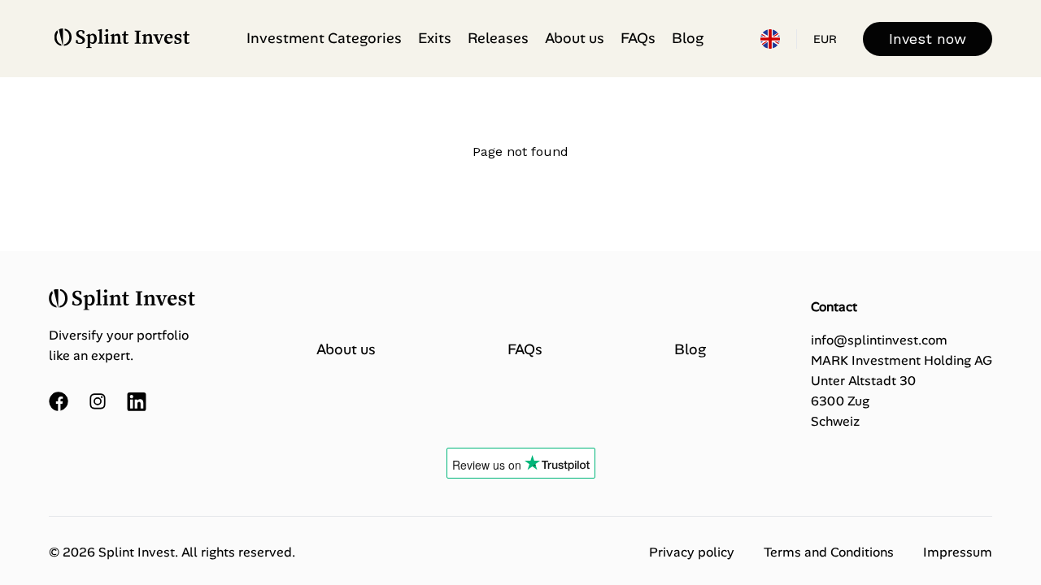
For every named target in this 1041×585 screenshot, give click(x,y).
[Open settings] (770, 39)
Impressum (957, 552)
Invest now (927, 38)
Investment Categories (324, 38)
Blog (687, 38)
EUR (825, 39)
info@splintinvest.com (879, 340)
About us (574, 38)
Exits (434, 38)
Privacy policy (691, 552)
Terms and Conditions (829, 552)
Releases (498, 38)
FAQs (638, 38)
